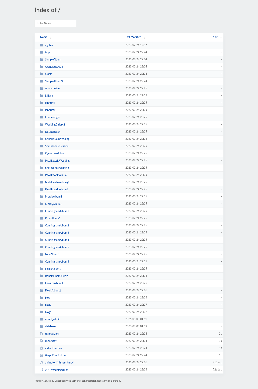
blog (47, 298)
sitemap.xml (52, 334)
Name (43, 37)
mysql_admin (52, 319)
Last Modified (133, 37)
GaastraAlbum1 (54, 283)
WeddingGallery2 (55, 124)
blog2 (48, 305)
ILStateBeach (52, 132)
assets (48, 74)
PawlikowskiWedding (57, 160)
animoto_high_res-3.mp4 (59, 362)
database (50, 326)
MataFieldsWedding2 (57, 182)
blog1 (48, 312)
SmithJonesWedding (57, 168)
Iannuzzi (50, 103)
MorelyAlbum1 (53, 196)
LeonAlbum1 (52, 254)
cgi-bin (49, 45)
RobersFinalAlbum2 (56, 276)
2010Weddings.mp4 (57, 370)
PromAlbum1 (52, 218)
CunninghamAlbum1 (57, 211)
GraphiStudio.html (55, 355)
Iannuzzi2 (50, 110)
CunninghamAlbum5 (57, 247)
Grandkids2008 (54, 67)
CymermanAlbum (55, 153)
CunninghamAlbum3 (57, 233)
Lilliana (49, 96)
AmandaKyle (52, 88)
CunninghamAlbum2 (57, 225)
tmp (47, 52)
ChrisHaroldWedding (57, 139)
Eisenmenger (52, 117)
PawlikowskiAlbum (56, 175)
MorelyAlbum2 (53, 204)
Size (215, 37)
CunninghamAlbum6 (57, 261)
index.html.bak (53, 348)
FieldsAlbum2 (53, 290)
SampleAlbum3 (54, 81)
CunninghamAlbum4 (57, 240)
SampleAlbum (53, 59)
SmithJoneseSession (57, 146)
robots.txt (50, 341)
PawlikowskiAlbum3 (56, 189)
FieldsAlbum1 (53, 269)
